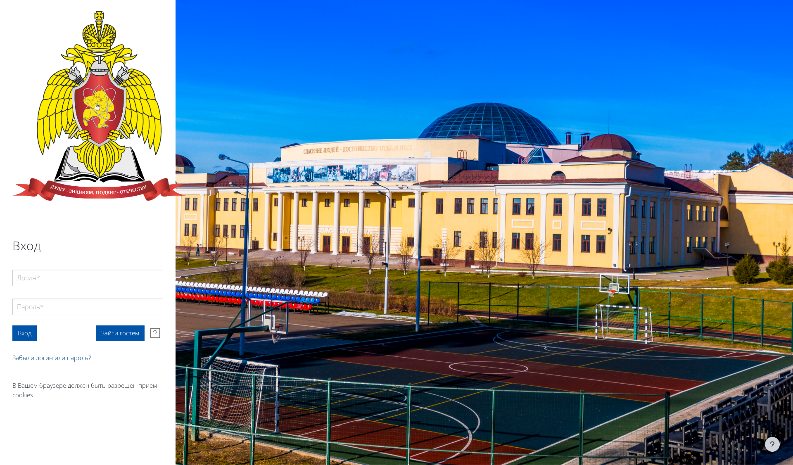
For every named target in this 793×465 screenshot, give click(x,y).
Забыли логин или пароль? (51, 357)
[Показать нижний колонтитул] (772, 444)
